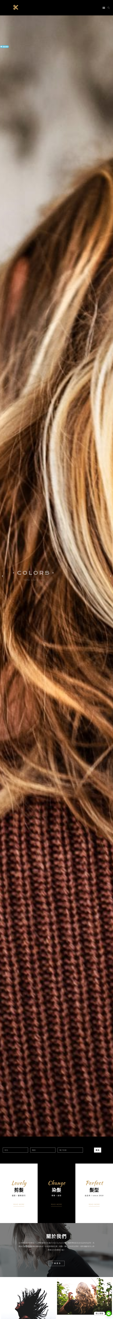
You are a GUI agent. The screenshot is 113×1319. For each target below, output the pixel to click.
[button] (104, 8)
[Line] (108, 1313)
